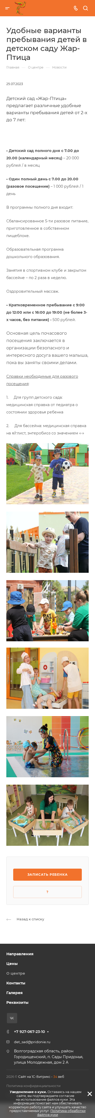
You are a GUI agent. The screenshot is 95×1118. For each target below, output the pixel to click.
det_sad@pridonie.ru (32, 1042)
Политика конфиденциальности (33, 1086)
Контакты (15, 983)
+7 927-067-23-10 (29, 1031)
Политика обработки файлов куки (61, 1112)
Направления (20, 954)
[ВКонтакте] (12, 1018)
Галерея (14, 992)
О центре (15, 973)
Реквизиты (17, 1002)
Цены (12, 963)
